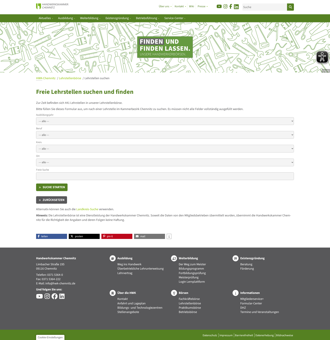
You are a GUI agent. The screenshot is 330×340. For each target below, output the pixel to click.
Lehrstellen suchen (97, 78)
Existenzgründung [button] (117, 18)
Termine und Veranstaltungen (259, 312)
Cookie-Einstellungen (50, 337)
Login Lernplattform (192, 282)
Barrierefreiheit (244, 335)
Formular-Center (251, 303)
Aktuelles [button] (45, 18)
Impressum (226, 335)
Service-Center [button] (174, 18)
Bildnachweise (284, 335)
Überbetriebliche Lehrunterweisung (140, 268)
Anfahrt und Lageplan (131, 303)
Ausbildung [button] (66, 18)
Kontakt (122, 299)
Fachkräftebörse (189, 299)
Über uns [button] (164, 6)
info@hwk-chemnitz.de (60, 283)
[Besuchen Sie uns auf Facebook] (230, 6)
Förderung (247, 268)
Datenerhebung (264, 335)
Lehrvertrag (124, 273)
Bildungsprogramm (191, 268)
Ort (38, 156)
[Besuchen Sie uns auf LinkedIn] (236, 7)
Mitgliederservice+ (252, 299)
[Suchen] (290, 7)
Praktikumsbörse (190, 308)
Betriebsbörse (188, 312)
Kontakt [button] (179, 6)
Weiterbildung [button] (89, 18)
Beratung (246, 264)
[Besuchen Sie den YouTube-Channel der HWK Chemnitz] (40, 297)
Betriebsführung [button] (147, 18)
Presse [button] (201, 6)
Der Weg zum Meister (192, 264)
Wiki (191, 6)
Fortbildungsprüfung (192, 273)
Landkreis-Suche (87, 209)
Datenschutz (210, 335)
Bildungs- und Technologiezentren (139, 308)
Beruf (39, 128)
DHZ (243, 308)
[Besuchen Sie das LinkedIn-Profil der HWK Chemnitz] (62, 297)
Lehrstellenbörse (70, 78)
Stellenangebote (128, 312)
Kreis (39, 142)
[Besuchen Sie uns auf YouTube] (219, 6)
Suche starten (54, 187)
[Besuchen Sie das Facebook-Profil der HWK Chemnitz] (55, 297)
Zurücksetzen (53, 200)
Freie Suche (42, 170)
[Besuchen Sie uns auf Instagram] (225, 6)
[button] (51, 236)
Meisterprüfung (189, 277)
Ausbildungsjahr (44, 115)
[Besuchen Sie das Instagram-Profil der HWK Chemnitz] (48, 297)
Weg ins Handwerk (129, 264)
